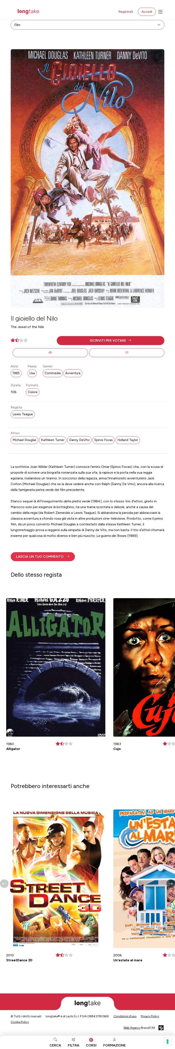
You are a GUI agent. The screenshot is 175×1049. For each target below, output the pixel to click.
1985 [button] (16, 373)
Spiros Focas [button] (103, 440)
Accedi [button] (146, 12)
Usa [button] (32, 373)
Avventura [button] (72, 373)
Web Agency (132, 1028)
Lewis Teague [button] (23, 414)
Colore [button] (33, 392)
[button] (110, 340)
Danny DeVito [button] (79, 440)
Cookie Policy (20, 1022)
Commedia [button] (53, 373)
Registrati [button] (125, 12)
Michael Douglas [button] (24, 440)
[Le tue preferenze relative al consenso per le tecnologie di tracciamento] (167, 1042)
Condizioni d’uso (125, 1016)
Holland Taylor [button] (127, 440)
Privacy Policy (150, 1016)
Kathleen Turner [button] (52, 440)
